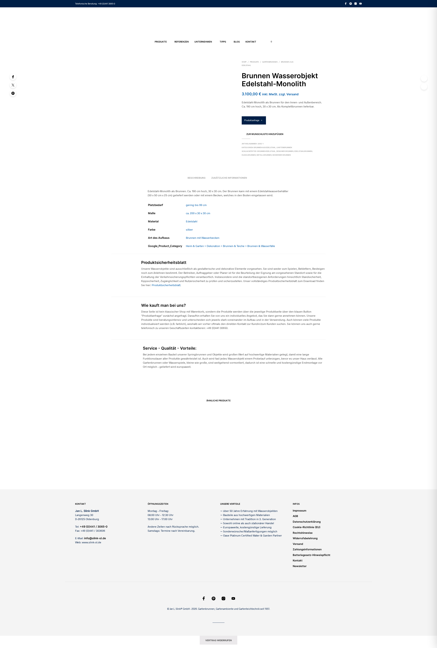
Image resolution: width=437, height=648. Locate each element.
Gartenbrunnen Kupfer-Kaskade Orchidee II (297, 473)
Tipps (223, 41)
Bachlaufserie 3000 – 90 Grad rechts (184, 473)
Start (244, 62)
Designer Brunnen (284, 151)
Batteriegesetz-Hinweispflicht (311, 555)
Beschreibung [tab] (197, 177)
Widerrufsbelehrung (305, 538)
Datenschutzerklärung (307, 521)
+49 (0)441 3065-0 (106, 3)
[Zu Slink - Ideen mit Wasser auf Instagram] (355, 3)
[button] (269, 41)
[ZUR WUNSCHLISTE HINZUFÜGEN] (136, 463)
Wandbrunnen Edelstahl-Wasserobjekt (131, 473)
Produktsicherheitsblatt (166, 285)
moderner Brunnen (281, 155)
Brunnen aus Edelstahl (265, 147)
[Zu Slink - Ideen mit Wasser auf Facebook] (345, 3)
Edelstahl (191, 221)
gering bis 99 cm (196, 204)
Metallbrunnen (264, 155)
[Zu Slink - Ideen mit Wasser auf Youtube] (360, 3)
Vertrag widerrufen (218, 640)
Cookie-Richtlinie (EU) (306, 527)
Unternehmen (203, 41)
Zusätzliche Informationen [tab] (229, 177)
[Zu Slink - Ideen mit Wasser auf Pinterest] (350, 3)
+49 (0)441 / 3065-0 (94, 526)
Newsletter (300, 566)
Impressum (299, 510)
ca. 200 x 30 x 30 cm (198, 213)
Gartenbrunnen (270, 62)
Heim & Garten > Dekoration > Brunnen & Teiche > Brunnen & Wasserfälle (230, 245)
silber (189, 229)
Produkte (161, 41)
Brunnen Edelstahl (266, 151)
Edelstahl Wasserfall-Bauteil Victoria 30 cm (242, 473)
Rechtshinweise (303, 532)
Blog (237, 41)
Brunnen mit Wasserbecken (202, 237)
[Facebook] (13, 76)
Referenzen (181, 41)
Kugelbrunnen (249, 155)
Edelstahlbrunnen (303, 151)
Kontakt (250, 41)
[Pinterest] (13, 93)
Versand (298, 544)
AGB (295, 516)
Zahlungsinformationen (307, 549)
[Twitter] (13, 85)
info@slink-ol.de (95, 538)
